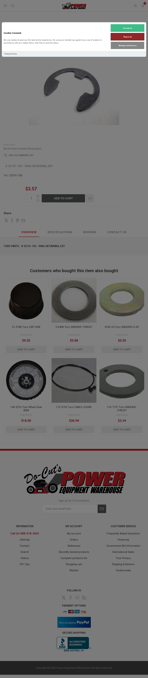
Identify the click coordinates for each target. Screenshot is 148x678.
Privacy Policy (11, 54)
